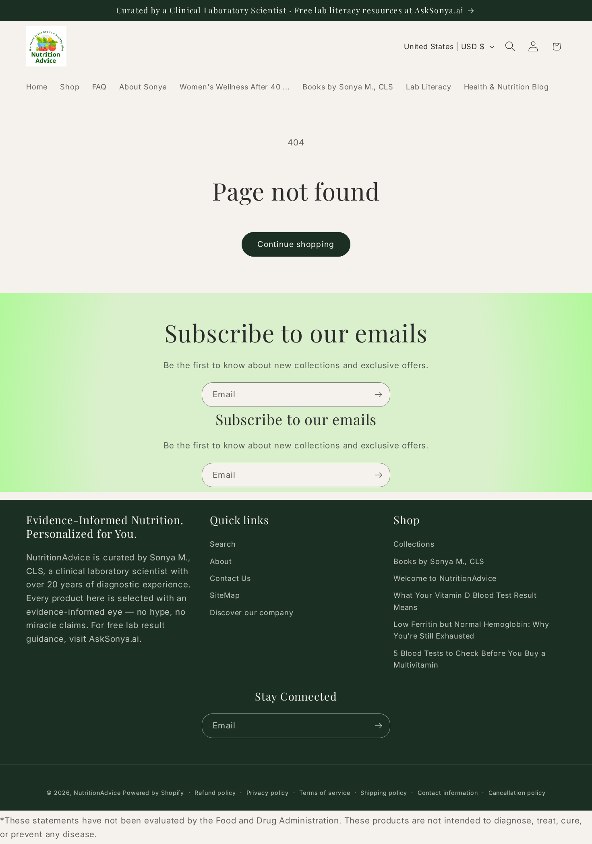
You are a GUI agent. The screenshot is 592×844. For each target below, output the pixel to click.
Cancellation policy (517, 792)
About (221, 561)
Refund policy (215, 792)
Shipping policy (383, 792)
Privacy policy (267, 792)
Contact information (448, 792)
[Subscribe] (378, 394)
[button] (510, 46)
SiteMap (225, 595)
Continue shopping (295, 244)
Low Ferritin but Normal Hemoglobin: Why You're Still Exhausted (471, 630)
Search (223, 543)
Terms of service (324, 792)
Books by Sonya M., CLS (438, 561)
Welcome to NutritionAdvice (445, 578)
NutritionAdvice (97, 792)
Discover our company (252, 612)
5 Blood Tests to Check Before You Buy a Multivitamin (469, 659)
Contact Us (230, 578)
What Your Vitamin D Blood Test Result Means (465, 601)
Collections (414, 543)
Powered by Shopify (153, 792)
